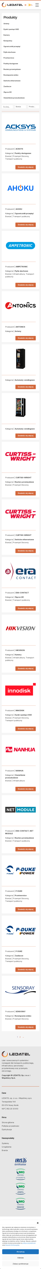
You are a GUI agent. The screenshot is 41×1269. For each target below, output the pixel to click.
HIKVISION (20, 650)
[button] (38, 1223)
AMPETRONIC (22, 267)
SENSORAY (20, 1011)
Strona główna (8, 1122)
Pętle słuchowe (9, 52)
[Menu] (37, 5)
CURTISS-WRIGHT (23, 477)
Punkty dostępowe (10, 63)
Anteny (6, 23)
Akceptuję (20, 1252)
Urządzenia (6, 1147)
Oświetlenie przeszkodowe (14, 98)
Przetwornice (8, 58)
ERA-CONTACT (22, 593)
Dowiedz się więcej (25, 167)
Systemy (5, 1143)
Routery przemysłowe (12, 69)
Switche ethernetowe (11, 81)
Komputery (7, 41)
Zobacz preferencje (20, 1264)
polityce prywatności (29, 1243)
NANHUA (19, 771)
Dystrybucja (7, 1129)
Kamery (6, 35)
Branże (5, 1150)
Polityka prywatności (10, 1126)
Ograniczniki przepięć (11, 46)
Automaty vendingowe (25, 380)
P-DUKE (19, 891)
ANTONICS (20, 327)
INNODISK (20, 710)
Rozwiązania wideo (10, 75)
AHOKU (19, 209)
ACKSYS (19, 149)
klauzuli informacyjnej (12, 1245)
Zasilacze (7, 86)
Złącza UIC (7, 92)
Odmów (20, 1258)
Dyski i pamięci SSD (11, 29)
